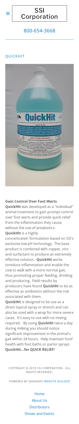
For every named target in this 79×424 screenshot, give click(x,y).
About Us (39, 400)
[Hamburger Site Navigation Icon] (8, 13)
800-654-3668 (39, 30)
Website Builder (57, 381)
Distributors (39, 407)
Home (39, 393)
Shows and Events (39, 413)
